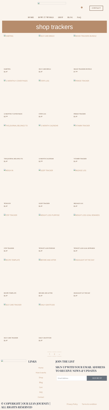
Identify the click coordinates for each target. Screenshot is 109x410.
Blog (70, 17)
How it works (46, 17)
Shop (60, 17)
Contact (41, 397)
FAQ (79, 17)
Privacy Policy (72, 404)
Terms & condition (89, 404)
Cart (41, 387)
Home (31, 17)
